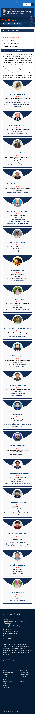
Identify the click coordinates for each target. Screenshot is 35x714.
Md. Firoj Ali (17, 414)
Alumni (26, 2)
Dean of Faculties (9, 34)
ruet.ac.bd (8, 635)
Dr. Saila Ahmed (17, 592)
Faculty (5, 677)
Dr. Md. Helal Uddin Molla (17, 534)
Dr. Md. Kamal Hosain (17, 153)
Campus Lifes (24, 675)
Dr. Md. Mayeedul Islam (17, 503)
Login (30, 2)
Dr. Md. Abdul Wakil (17, 243)
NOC (4, 679)
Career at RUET (8, 681)
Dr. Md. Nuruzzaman (17, 565)
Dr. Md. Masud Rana (17, 94)
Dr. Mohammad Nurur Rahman (17, 473)
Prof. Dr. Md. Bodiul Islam (17, 385)
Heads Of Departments (14, 23)
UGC (21, 679)
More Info (8, 659)
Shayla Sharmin (18, 299)
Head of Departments (11, 37)
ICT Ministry (23, 681)
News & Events (24, 670)
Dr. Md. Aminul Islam (17, 446)
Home (14, 2)
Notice (5, 685)
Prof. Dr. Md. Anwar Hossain (17, 184)
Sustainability (7, 687)
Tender (5, 683)
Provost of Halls (8, 40)
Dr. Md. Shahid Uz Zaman (17, 125)
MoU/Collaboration (26, 677)
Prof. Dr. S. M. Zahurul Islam (17, 211)
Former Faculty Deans (10, 46)
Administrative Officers (11, 43)
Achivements (24, 673)
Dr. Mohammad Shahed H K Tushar (17, 328)
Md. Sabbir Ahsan (17, 270)
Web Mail (20, 2)
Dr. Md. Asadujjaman (17, 356)
